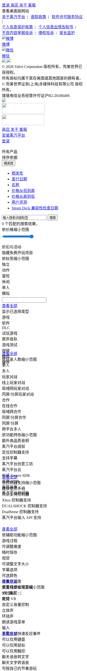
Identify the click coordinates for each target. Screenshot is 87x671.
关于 (23, 5)
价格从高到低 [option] (23, 196)
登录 (6, 5)
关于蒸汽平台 (13, 17)
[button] (43, 229)
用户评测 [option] (19, 202)
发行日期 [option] (19, 179)
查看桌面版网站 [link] (15, 11)
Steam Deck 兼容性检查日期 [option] (35, 208)
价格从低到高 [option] (23, 191)
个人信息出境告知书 (55, 27)
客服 (32, 5)
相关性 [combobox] (8, 163)
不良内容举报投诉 (17, 33)
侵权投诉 (46, 33)
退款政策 (38, 17)
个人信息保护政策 (17, 27)
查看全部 (9, 306)
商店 (15, 5)
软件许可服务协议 (67, 17)
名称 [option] (15, 185)
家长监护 (67, 33)
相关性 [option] (17, 173)
